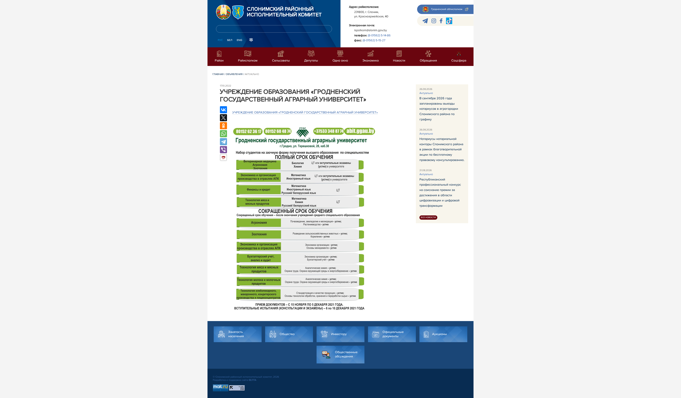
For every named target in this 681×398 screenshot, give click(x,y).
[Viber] (223, 149)
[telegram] (425, 20)
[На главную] (223, 12)
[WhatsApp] (223, 133)
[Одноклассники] (223, 125)
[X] (223, 117)
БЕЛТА (252, 380)
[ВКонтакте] (223, 109)
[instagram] (433, 20)
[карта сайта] (251, 40)
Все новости (428, 217)
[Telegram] (223, 141)
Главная (218, 74)
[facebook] (441, 20)
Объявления (234, 74)
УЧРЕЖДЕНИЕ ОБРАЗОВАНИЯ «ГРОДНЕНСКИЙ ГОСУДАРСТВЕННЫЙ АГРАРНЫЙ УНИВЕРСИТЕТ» (305, 112)
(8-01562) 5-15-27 (374, 40)
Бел (229, 40)
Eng (239, 40)
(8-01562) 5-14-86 (379, 35)
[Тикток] (449, 21)
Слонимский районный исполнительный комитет (284, 12)
